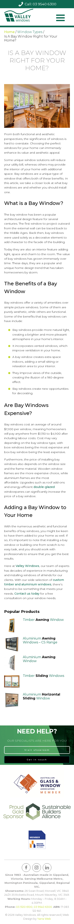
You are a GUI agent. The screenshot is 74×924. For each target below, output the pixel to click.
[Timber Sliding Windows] (12, 681)
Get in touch (37, 759)
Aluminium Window (41, 696)
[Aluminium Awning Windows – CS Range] (12, 644)
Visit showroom (37, 750)
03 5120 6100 (24, 906)
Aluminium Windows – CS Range (40, 640)
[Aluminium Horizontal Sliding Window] (12, 700)
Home (9, 32)
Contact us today (26, 593)
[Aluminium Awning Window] (12, 662)
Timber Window (43, 620)
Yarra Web (44, 918)
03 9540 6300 (43, 906)
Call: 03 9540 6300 (40, 4)
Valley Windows (27, 566)
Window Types (29, 32)
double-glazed (44, 487)
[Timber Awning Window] (12, 625)
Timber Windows (43, 676)
